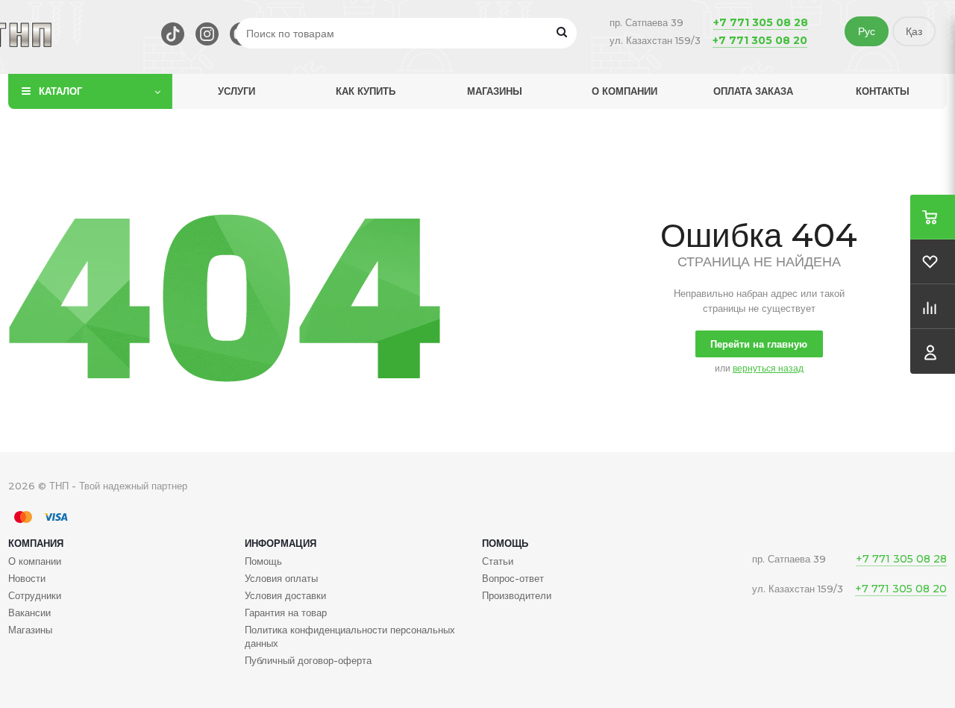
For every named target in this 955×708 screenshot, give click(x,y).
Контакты (882, 91)
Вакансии (29, 612)
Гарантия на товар (286, 612)
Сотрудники (34, 595)
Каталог (60, 91)
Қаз (914, 31)
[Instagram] (207, 34)
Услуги (236, 91)
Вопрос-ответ (513, 578)
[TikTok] (172, 34)
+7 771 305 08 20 (760, 40)
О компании (624, 91)
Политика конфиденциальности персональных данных (350, 636)
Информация (280, 543)
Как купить (365, 91)
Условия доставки (285, 595)
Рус (866, 31)
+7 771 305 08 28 (760, 22)
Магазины (494, 91)
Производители (516, 595)
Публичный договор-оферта (308, 660)
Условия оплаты (281, 578)
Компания (35, 543)
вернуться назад (768, 368)
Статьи (497, 561)
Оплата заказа (753, 91)
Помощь (505, 543)
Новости (27, 578)
